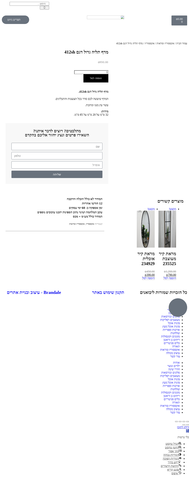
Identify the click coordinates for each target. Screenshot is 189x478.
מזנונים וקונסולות (170, 336)
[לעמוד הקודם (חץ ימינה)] (187, 424)
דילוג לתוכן (183, 427)
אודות (176, 362)
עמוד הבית (181, 43)
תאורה (176, 346)
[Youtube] (160, 6)
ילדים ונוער (173, 365)
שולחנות (175, 333)
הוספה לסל (96, 78)
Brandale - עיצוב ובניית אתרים (34, 292)
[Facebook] (182, 6)
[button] (187, 430)
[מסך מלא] (183, 421)
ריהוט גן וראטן (172, 339)
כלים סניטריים (172, 343)
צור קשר (175, 356)
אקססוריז (149, 43)
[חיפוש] (44, 8)
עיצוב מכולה (173, 353)
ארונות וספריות (171, 329)
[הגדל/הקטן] (187, 421)
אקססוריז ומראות (165, 43)
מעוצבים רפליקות (170, 319)
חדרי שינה (174, 369)
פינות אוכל (174, 323)
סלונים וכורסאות (170, 372)
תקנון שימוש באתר (108, 292)
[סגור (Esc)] (176, 421)
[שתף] (180, 421)
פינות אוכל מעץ (171, 326)
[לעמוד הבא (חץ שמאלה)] (183, 424)
